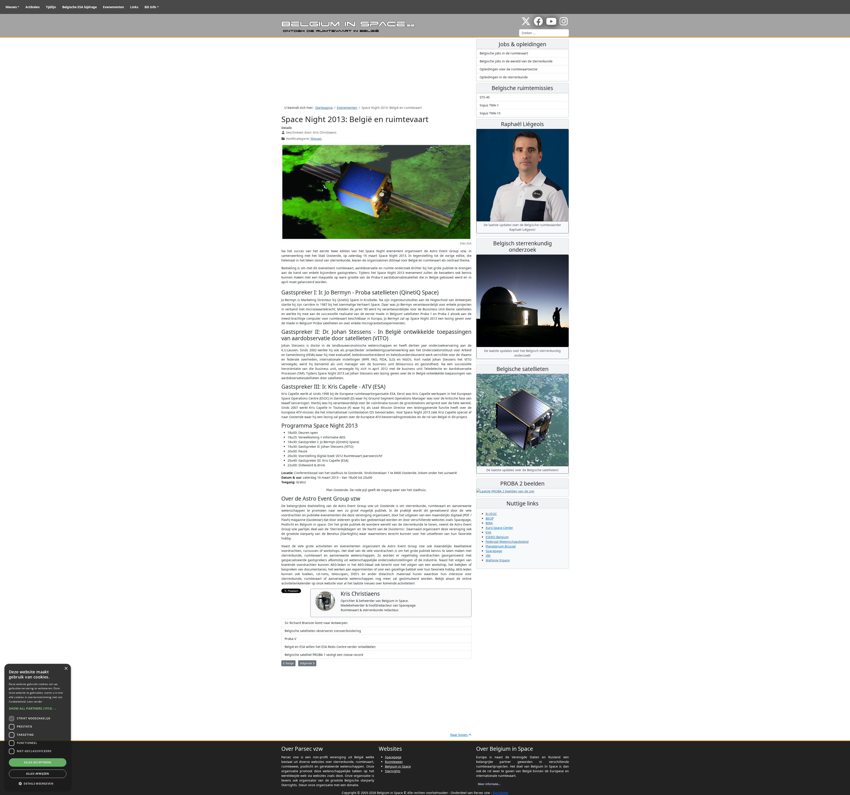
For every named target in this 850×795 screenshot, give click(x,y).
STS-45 (485, 97)
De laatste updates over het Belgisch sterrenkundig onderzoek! (522, 353)
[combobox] (544, 33)
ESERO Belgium (497, 537)
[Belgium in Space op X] (526, 23)
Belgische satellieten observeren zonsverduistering (323, 631)
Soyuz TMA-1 (489, 105)
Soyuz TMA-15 (490, 113)
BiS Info (150, 7)
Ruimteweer (394, 762)
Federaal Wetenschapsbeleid (507, 542)
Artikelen (32, 7)
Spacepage (494, 551)
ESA (488, 532)
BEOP (490, 518)
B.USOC (491, 514)
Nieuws (11, 7)
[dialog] (37, 727)
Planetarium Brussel (501, 546)
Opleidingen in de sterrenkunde (504, 77)
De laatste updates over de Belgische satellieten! (522, 470)
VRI (488, 555)
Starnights (392, 771)
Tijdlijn (51, 7)
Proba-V (290, 639)
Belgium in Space (398, 766)
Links (134, 7)
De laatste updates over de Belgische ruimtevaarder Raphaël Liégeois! (522, 227)
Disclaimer (500, 793)
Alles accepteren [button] (37, 762)
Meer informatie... (489, 784)
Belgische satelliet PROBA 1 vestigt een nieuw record (324, 655)
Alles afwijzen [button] (37, 774)
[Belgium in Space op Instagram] (564, 23)
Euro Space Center (499, 528)
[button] (37, 708)
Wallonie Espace (498, 560)
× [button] (66, 668)
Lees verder (34, 701)
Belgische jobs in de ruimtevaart (504, 53)
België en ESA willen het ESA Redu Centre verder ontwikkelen (330, 647)
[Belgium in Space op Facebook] (538, 23)
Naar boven (459, 735)
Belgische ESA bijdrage (79, 7)
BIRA (489, 523)
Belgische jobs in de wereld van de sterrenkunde (516, 61)
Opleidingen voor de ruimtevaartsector (509, 69)
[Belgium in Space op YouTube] (551, 23)
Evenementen (113, 7)
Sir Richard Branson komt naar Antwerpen (316, 623)
